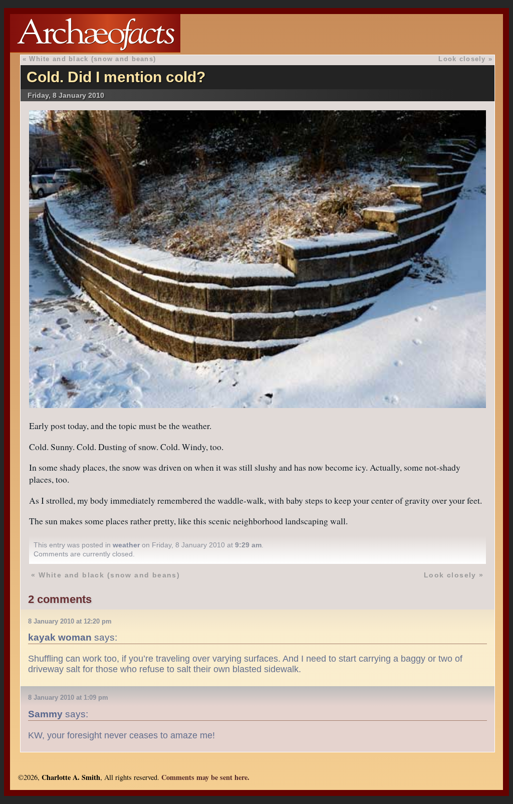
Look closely (461, 59)
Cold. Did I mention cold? (116, 77)
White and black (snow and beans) (92, 59)
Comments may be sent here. (205, 777)
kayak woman (60, 637)
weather (126, 545)
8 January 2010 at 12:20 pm (70, 621)
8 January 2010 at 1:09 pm (68, 697)
